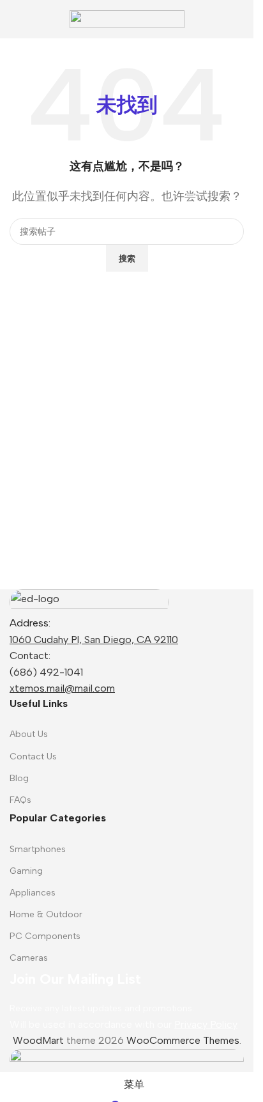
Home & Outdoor (46, 914)
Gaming (26, 870)
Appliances (33, 892)
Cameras (29, 957)
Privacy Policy (205, 1024)
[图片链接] (89, 601)
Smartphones (38, 849)
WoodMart (38, 1040)
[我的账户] (238, 19)
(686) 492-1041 (46, 672)
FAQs (20, 800)
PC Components (45, 936)
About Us (29, 734)
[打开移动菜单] (14, 19)
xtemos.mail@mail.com (62, 688)
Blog (19, 778)
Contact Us (33, 756)
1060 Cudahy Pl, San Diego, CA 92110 (94, 639)
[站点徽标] (127, 18)
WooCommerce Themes (182, 1040)
